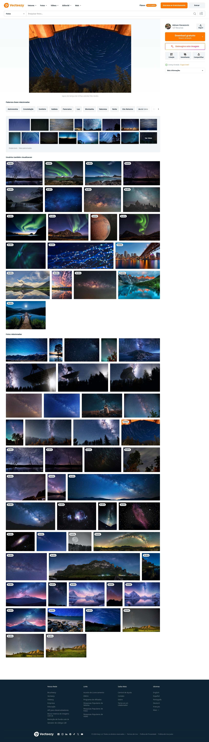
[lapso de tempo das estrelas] (102, 459)
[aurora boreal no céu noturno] (26, 227)
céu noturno (127, 109)
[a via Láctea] (102, 199)
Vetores (31, 5)
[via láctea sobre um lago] (56, 487)
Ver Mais (148, 138)
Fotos (42, 5)
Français (156, 706)
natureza (103, 109)
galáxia (54, 109)
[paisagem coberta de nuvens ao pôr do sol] (62, 285)
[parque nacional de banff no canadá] (28, 285)
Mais (77, 5)
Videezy (50, 699)
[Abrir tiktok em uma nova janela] (74, 734)
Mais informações (173, 70)
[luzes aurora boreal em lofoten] (139, 227)
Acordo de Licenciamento (93, 692)
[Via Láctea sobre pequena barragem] (24, 199)
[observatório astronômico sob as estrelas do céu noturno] (31, 378)
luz (78, 109)
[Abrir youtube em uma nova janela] (82, 734)
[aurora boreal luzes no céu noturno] (26, 256)
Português (157, 699)
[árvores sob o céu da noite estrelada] (141, 173)
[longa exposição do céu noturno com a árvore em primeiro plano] (141, 459)
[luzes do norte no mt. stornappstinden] (68, 227)
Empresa (51, 703)
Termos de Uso (132, 734)
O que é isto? (184, 65)
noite (114, 109)
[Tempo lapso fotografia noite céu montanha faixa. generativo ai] (26, 350)
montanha (89, 109)
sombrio (42, 109)
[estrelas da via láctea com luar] (48, 432)
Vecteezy (51, 696)
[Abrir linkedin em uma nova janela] (66, 734)
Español (156, 696)
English (156, 692)
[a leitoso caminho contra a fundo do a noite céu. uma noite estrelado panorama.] (24, 406)
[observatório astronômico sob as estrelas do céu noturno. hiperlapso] (135, 378)
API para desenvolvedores (58, 710)
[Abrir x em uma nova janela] (78, 734)
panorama (67, 109)
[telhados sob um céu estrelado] (26, 487)
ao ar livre (143, 109)
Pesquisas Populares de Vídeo (93, 715)
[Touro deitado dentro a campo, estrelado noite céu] (102, 406)
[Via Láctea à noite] (141, 199)
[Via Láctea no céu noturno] (26, 566)
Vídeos (53, 5)
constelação (28, 109)
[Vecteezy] (14, 5)
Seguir (200, 28)
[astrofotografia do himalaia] (76, 516)
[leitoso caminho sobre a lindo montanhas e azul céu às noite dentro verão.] (141, 620)
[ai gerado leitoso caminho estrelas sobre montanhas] (26, 594)
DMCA (85, 696)
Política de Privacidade (148, 734)
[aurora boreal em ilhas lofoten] (103, 173)
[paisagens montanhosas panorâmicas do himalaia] (107, 516)
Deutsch (156, 703)
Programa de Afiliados (92, 699)
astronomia (13, 109)
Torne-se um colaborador (123, 704)
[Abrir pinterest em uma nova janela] (70, 734)
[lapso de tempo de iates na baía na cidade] (137, 256)
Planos (142, 5)
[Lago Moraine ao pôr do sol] (139, 285)
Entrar (196, 5)
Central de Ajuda (125, 692)
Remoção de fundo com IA (58, 719)
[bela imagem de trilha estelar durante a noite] (65, 620)
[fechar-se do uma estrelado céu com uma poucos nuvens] (81, 350)
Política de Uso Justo (165, 734)
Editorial (65, 5)
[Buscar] (194, 13)
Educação (51, 706)
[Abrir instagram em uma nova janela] (62, 734)
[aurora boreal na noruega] (64, 173)
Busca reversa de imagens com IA (58, 715)
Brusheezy (51, 692)
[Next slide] (156, 109)
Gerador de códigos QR (56, 723)
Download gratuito (185, 36)
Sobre (120, 699)
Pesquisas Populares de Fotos (93, 710)
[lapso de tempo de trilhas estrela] (140, 432)
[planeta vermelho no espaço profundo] (103, 227)
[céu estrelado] (63, 199)
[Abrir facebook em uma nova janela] (59, 734)
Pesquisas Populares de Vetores (93, 704)
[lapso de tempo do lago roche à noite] (24, 173)
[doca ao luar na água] (26, 315)
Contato (121, 696)
